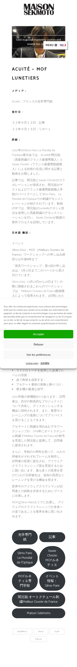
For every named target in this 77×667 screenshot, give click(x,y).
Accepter (38, 334)
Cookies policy (32, 363)
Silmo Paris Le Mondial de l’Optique (25, 557)
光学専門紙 (25, 537)
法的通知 (44, 363)
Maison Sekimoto (38, 613)
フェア (56, 631)
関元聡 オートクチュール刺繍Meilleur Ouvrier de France (38, 599)
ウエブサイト (22, 631)
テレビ (40, 631)
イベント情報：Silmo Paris (52, 581)
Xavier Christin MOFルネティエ (52, 558)
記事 (52, 537)
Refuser (38, 344)
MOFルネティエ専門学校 (25, 581)
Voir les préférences (38, 354)
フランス (38, 639)
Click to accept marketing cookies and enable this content (38, 41)
